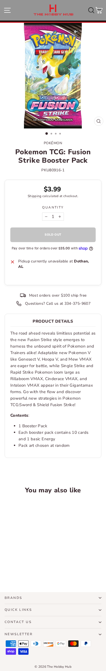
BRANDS (13, 598)
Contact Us (18, 622)
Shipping (35, 196)
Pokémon (53, 143)
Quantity (53, 207)
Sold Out (23, 567)
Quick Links (18, 610)
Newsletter (19, 634)
